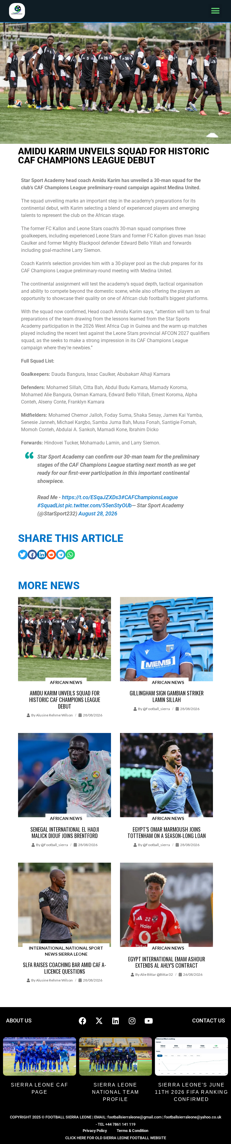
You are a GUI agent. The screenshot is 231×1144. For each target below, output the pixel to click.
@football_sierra (156, 708)
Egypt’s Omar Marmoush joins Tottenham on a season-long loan (167, 832)
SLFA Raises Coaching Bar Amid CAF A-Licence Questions (64, 968)
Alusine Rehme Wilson (54, 715)
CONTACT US (208, 1020)
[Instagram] (132, 1020)
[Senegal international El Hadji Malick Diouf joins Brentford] (64, 775)
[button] (215, 11)
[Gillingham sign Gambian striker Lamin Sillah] (166, 639)
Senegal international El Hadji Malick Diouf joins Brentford (64, 832)
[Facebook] (82, 1020)
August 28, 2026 (98, 513)
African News (66, 682)
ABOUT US (19, 1020)
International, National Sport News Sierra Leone (66, 951)
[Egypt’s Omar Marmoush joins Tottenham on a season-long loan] (166, 775)
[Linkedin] (115, 1020)
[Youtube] (148, 1020)
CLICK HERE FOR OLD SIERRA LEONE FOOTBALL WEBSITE (115, 1138)
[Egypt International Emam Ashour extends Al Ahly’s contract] (166, 905)
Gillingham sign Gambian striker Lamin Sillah (167, 696)
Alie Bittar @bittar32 (156, 974)
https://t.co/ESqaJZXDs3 (91, 497)
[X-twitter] (98, 1020)
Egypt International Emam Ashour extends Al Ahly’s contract (166, 962)
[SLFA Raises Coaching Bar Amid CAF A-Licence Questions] (64, 905)
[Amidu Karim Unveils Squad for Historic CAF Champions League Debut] (64, 639)
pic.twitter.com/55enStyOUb (98, 505)
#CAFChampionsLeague (149, 497)
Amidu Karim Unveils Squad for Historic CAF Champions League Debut (64, 699)
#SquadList (50, 505)
